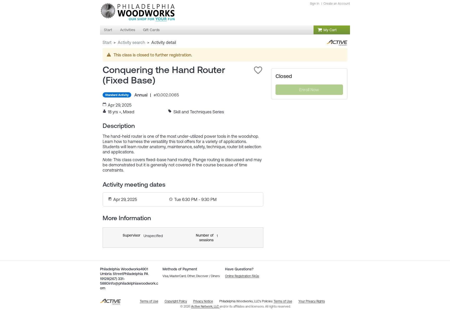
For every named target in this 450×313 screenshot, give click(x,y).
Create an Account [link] (336, 3)
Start (107, 42)
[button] (258, 70)
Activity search (131, 42)
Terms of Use (283, 301)
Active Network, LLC (205, 306)
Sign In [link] (314, 3)
